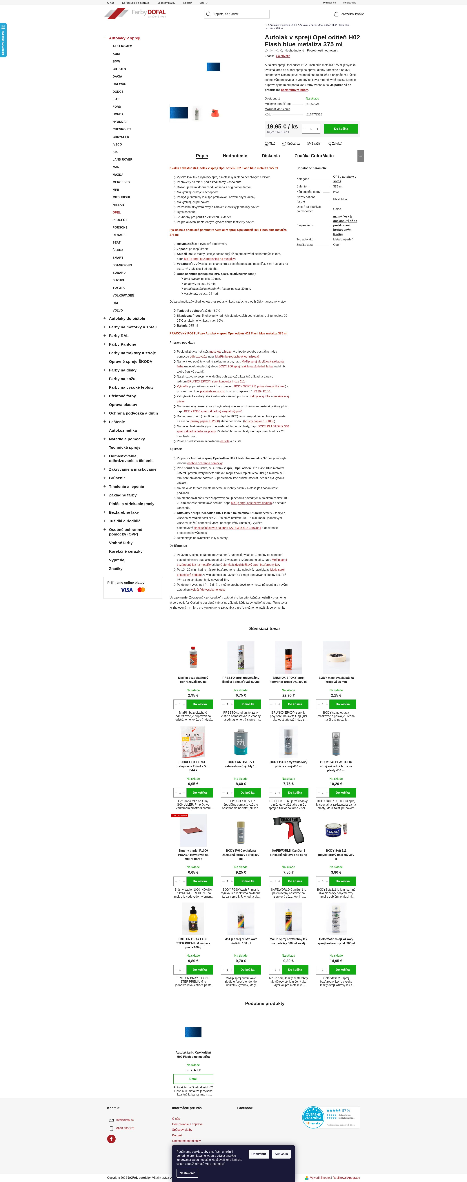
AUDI (116, 54)
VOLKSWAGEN (123, 295)
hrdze (228, 351)
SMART (118, 257)
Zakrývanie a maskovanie (133, 469)
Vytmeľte (182, 386)
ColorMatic (283, 56)
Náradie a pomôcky (127, 439)
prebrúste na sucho (212, 391)
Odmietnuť (258, 1154)
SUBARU (119, 272)
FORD (117, 106)
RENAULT (120, 235)
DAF (116, 303)
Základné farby (123, 495)
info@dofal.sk (125, 1120)
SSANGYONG (122, 265)
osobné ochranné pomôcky (204, 463)
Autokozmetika (123, 430)
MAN (116, 167)
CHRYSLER (121, 137)
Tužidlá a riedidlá (125, 521)
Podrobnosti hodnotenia (322, 50)
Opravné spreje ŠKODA (130, 361)
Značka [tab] (314, 155)
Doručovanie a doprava (135, 2)
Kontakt (187, 2)
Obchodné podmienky (186, 1140)
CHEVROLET (122, 129)
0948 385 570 (125, 1128)
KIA (115, 152)
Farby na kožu (122, 379)
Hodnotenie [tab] (235, 155)
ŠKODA (118, 250)
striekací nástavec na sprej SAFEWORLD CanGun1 (227, 527)
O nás (110, 2)
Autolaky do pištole (127, 318)
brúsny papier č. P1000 (259, 421)
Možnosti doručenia (277, 109)
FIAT (116, 99)
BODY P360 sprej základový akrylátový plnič (213, 411)
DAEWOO (119, 84)
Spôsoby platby (166, 2)
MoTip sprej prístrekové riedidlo (251, 503)
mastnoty (215, 351)
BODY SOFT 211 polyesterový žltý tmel (259, 386)
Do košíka (341, 128)
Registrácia (349, 2)
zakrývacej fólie (260, 396)
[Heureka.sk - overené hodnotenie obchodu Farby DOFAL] (331, 1117)
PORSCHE (120, 227)
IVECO (117, 144)
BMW (116, 61)
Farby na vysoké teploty (131, 387)
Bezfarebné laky (124, 512)
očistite (225, 441)
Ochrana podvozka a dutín (133, 413)
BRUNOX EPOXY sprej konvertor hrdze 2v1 (216, 381)
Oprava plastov (123, 404)
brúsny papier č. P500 (204, 421)
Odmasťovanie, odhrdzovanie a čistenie (131, 458)
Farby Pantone (122, 344)
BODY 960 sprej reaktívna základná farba (246, 366)
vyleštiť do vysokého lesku (208, 589)
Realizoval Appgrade (346, 1177)
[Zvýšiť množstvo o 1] (317, 128)
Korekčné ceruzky (126, 551)
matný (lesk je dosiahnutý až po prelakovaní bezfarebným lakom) (345, 225)
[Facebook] (111, 1139)
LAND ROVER (122, 159)
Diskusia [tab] (271, 155)
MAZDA (118, 174)
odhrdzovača (198, 356)
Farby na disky (123, 370)
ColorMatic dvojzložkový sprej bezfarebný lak (249, 564)
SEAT (117, 242)
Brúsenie (117, 478)
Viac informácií (214, 1163)
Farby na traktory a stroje (132, 353)
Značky (116, 568)
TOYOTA (119, 287)
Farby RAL (119, 336)
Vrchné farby (121, 543)
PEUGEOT (120, 220)
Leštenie (117, 422)
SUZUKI (118, 280)
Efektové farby (122, 396)
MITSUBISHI (121, 197)
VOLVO (118, 310)
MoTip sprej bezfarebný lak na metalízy (209, 258)
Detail (193, 1078)
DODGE (118, 91)
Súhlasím (281, 1154)
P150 (266, 391)
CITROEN (119, 69)
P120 (257, 391)
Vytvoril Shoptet (320, 1177)
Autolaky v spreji (124, 38)
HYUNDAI (119, 121)
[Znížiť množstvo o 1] (304, 128)
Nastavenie (187, 1173)
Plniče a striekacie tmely (132, 504)
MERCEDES (121, 182)
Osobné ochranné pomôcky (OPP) (125, 531)
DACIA (117, 76)
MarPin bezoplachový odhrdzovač (237, 356)
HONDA (118, 114)
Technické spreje (125, 447)
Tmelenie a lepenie (126, 486)
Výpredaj (117, 560)
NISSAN (118, 204)
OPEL (117, 212)
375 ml (337, 186)
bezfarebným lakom (294, 89)
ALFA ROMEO (122, 46)
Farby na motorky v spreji (133, 327)
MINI (116, 189)
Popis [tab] (202, 155)
